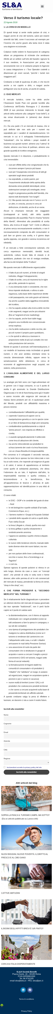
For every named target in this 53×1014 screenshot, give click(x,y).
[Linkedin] (23, 990)
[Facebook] (30, 990)
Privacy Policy (26, 1011)
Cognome (7, 724)
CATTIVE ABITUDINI (10, 893)
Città (5, 750)
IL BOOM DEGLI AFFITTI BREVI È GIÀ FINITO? (22, 928)
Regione (7, 759)
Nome (6, 715)
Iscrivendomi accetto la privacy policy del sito (24, 767)
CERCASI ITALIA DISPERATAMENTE (18, 964)
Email (6, 732)
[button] (42, 6)
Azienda (7, 741)
